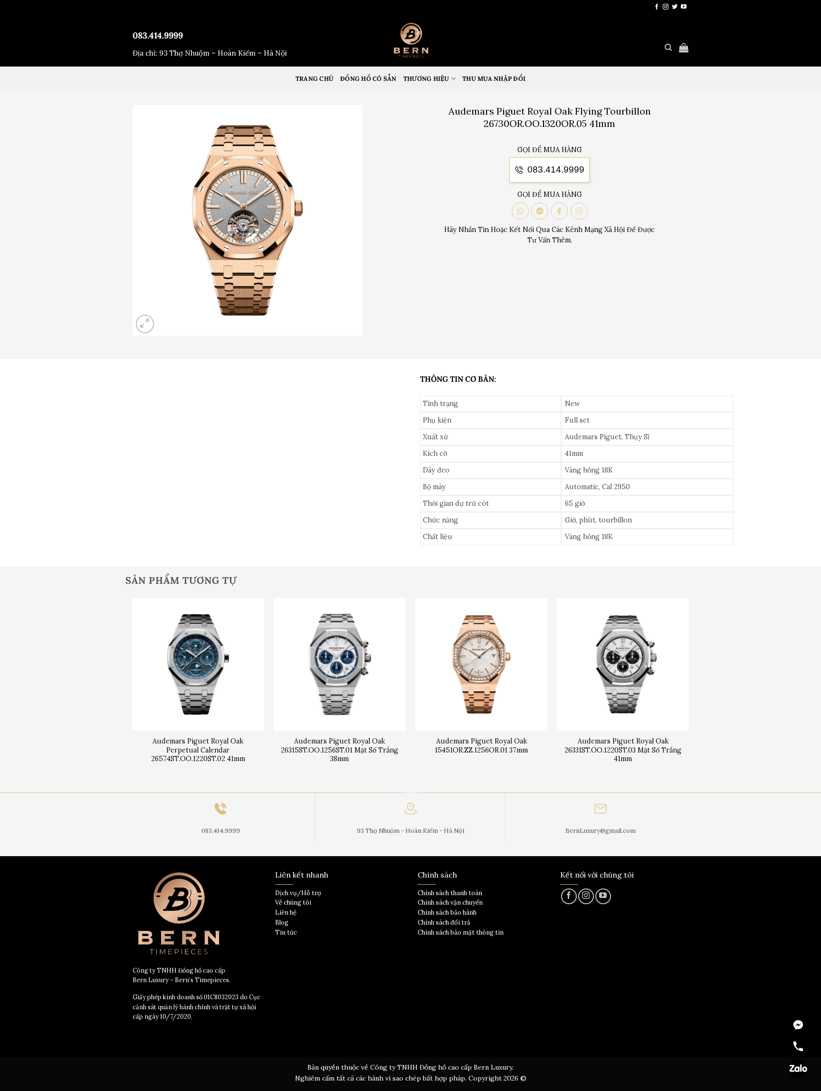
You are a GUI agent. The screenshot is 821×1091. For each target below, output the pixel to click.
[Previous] (132, 694)
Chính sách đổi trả (444, 922)
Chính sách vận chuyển (450, 902)
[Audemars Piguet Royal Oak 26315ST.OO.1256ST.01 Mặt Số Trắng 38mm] (340, 664)
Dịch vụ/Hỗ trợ (298, 893)
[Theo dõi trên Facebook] (656, 7)
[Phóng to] (145, 324)
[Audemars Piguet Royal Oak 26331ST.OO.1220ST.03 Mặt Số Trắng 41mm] (623, 664)
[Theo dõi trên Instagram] (665, 7)
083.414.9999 (158, 35)
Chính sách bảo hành (447, 912)
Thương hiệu (426, 79)
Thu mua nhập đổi (493, 79)
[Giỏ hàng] (683, 47)
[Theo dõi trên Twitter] (675, 7)
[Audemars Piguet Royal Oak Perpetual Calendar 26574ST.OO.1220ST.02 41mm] (198, 664)
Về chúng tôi (293, 902)
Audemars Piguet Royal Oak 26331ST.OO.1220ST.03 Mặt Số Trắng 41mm (622, 750)
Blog (281, 922)
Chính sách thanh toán (450, 893)
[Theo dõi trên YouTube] (684, 7)
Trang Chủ (315, 79)
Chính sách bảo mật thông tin (461, 932)
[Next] (688, 694)
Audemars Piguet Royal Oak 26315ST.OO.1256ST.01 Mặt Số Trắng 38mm (339, 750)
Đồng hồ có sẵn (368, 79)
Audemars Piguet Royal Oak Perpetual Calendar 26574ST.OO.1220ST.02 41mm (198, 750)
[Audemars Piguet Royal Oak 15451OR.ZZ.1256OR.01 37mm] (481, 664)
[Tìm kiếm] (668, 48)
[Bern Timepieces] (410, 40)
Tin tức (286, 932)
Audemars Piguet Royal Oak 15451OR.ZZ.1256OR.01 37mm (481, 745)
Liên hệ (285, 912)
